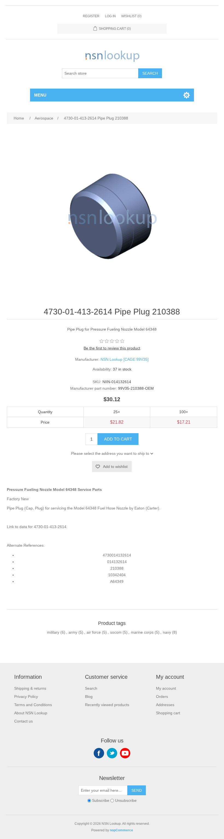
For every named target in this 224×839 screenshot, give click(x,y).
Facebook (99, 753)
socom (116, 632)
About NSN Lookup (30, 713)
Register (91, 16)
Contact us (23, 721)
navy (167, 632)
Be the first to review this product (112, 348)
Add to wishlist (115, 466)
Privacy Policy (26, 696)
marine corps (142, 632)
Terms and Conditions (33, 705)
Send (136, 790)
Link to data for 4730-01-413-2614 (36, 527)
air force (94, 632)
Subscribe (100, 801)
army (73, 632)
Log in (110, 16)
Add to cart (118, 439)
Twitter (112, 753)
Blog (89, 696)
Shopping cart (168, 713)
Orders (162, 696)
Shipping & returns (30, 688)
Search (150, 73)
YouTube (125, 753)
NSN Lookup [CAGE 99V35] (125, 359)
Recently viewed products (107, 705)
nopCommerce (121, 830)
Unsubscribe (126, 801)
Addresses (165, 705)
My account (166, 688)
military (53, 632)
